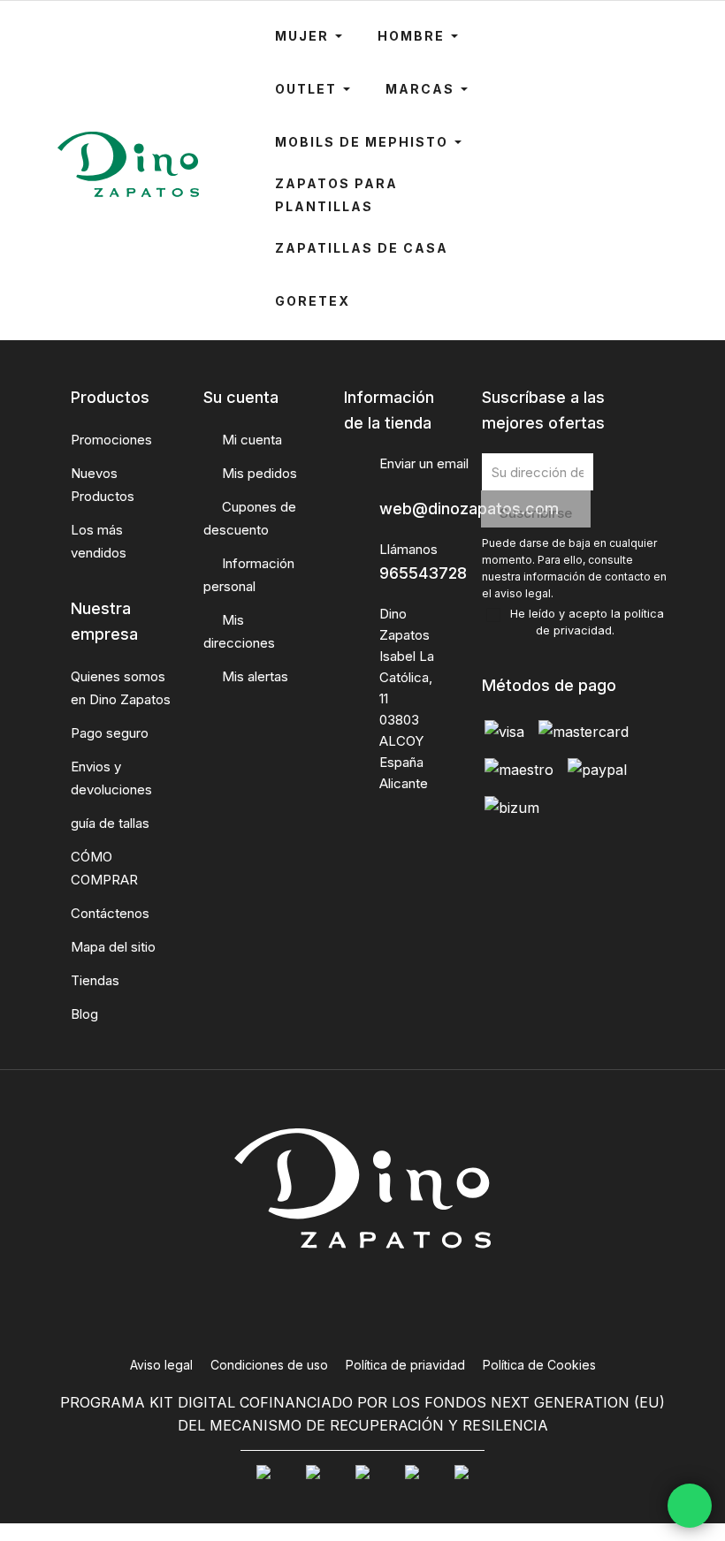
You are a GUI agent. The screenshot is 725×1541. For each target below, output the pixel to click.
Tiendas (95, 980)
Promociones (111, 439)
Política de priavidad (405, 1364)
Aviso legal (161, 1364)
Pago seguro (110, 733)
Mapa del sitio (113, 946)
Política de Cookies (539, 1364)
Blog (84, 1014)
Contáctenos (110, 913)
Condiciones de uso (269, 1364)
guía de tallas (110, 823)
